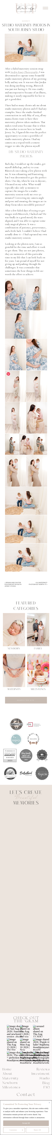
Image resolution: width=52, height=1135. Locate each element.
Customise (13, 1130)
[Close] (49, 1102)
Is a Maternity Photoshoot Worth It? (38, 583)
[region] (26, 1117)
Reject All (37, 1130)
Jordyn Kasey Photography (24, 72)
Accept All (26, 1123)
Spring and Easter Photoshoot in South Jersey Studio (13, 584)
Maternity (26, 21)
